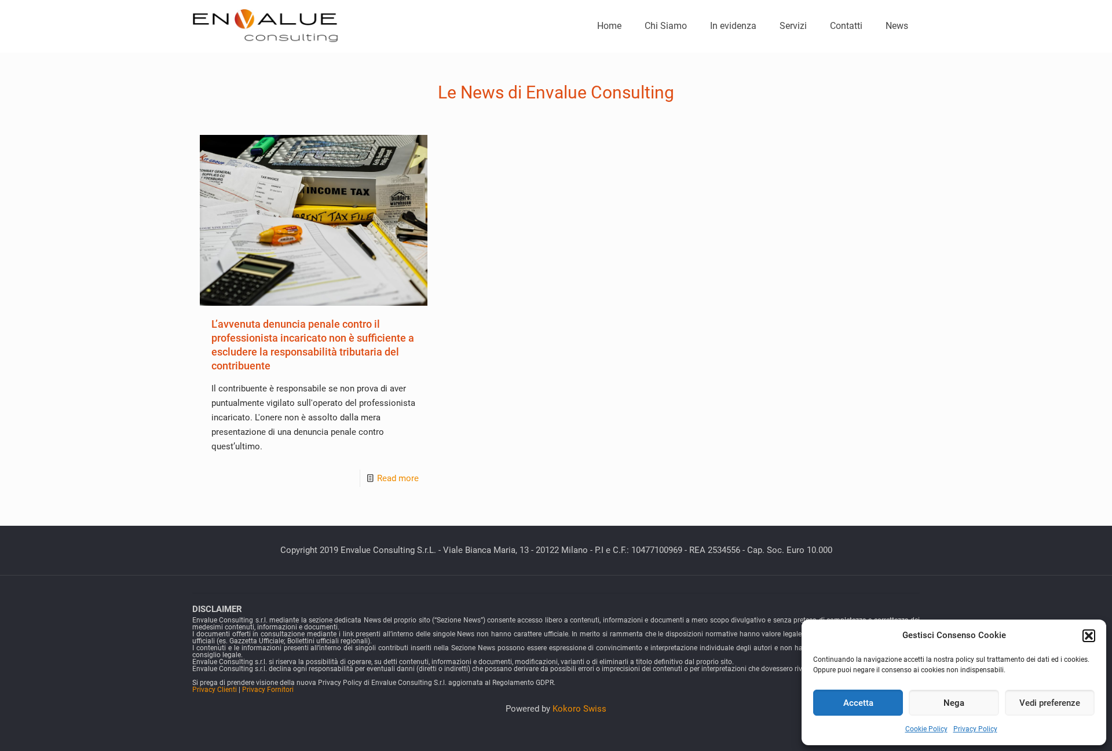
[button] (1089, 636)
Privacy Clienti (214, 690)
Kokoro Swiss (579, 709)
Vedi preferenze (1049, 703)
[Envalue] (266, 26)
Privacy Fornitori (268, 690)
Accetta (858, 703)
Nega (953, 703)
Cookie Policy (926, 729)
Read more (398, 478)
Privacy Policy (975, 729)
